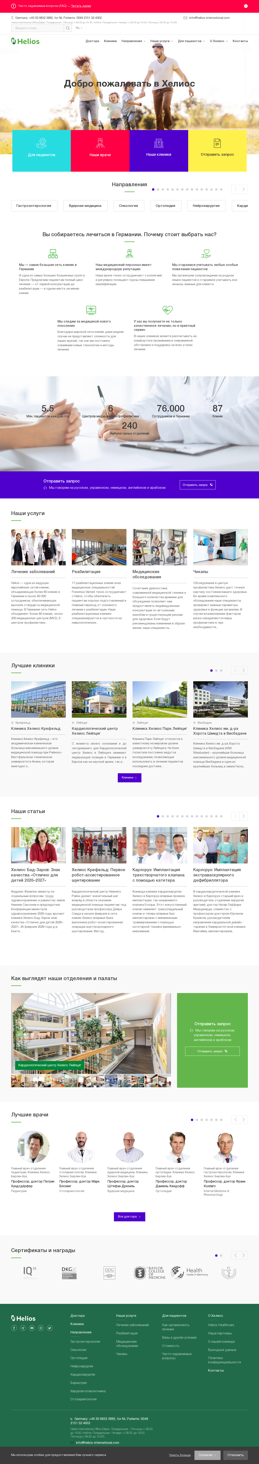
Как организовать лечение (194, 55)
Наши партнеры (224, 64)
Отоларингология (137, 209)
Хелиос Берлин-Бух (32, 1065)
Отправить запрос (195, 485)
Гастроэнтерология (139, 53)
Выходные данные (226, 87)
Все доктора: (127, 1216)
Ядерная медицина (138, 64)
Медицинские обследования (164, 78)
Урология (131, 132)
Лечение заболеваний (169, 53)
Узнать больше (180, 1455)
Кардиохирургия (137, 110)
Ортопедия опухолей (140, 144)
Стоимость (189, 80)
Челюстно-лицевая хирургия (138, 222)
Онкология (132, 76)
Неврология (133, 236)
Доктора (92, 41)
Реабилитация (164, 64)
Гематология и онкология (135, 168)
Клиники (110, 41)
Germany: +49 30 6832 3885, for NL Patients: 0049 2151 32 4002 (58, 18)
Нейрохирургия (136, 98)
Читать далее (81, 6)
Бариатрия (133, 121)
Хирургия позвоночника (135, 184)
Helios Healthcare (225, 53)
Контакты (240, 41)
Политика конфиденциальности (229, 101)
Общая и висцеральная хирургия (141, 249)
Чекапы (159, 91)
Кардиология (134, 263)
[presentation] (235, 189)
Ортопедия (133, 87)
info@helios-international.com (209, 18)
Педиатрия (133, 198)
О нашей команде (225, 76)
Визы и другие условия (197, 69)
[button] (162, 189)
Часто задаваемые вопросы (194, 93)
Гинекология (133, 155)
